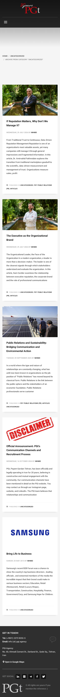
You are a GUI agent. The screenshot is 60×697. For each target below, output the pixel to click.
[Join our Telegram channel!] (30, 676)
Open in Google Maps (14, 662)
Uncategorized (26, 185)
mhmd (34, 132)
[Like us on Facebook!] (37, 676)
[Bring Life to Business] (30, 533)
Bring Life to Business (19, 554)
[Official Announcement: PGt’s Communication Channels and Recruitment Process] (30, 429)
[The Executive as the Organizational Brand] (30, 215)
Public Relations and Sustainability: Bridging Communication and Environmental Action (26, 347)
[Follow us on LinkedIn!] (18, 676)
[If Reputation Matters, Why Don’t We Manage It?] (30, 100)
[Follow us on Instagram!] (24, 676)
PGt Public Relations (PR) (30, 403)
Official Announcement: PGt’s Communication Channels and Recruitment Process (23, 451)
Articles (13, 189)
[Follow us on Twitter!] (43, 676)
